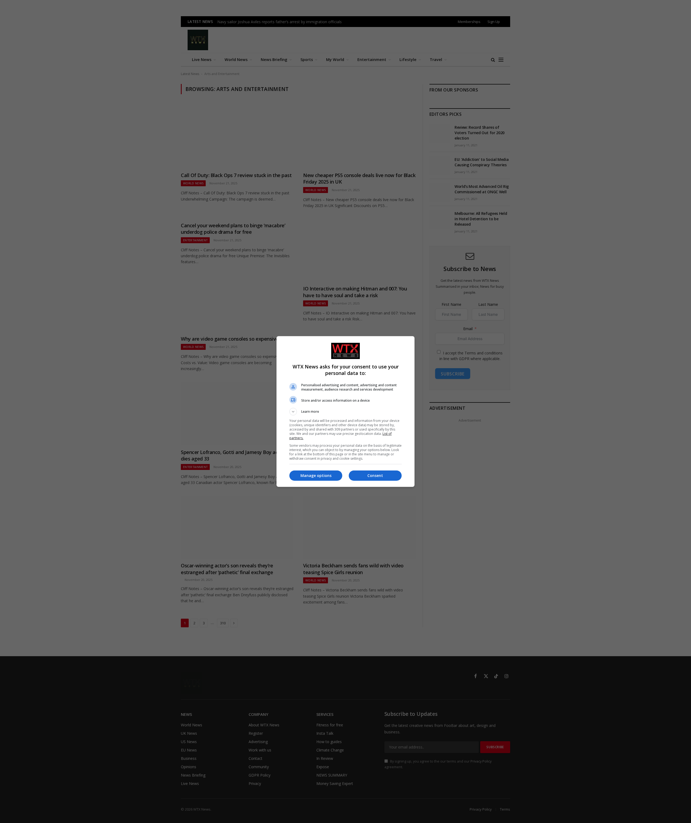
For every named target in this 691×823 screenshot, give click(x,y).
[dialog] (345, 411)
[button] (345, 411)
